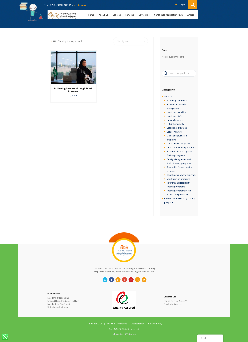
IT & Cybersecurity (175, 124)
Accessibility (137, 323)
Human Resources (175, 120)
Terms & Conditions (117, 323)
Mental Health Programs (178, 143)
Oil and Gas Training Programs (181, 147)
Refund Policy (155, 323)
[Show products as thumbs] (51, 41)
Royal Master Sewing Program (181, 175)
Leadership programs (177, 127)
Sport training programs (178, 179)
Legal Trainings (174, 131)
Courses (168, 96)
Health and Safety (175, 116)
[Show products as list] (54, 41)
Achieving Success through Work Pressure (73, 90)
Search (165, 73)
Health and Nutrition (176, 112)
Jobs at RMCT (95, 323)
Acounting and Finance (177, 100)
